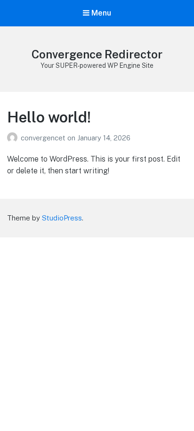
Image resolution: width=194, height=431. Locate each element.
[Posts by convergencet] (14, 138)
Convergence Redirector (97, 54)
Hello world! (49, 117)
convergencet (44, 138)
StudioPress (62, 218)
